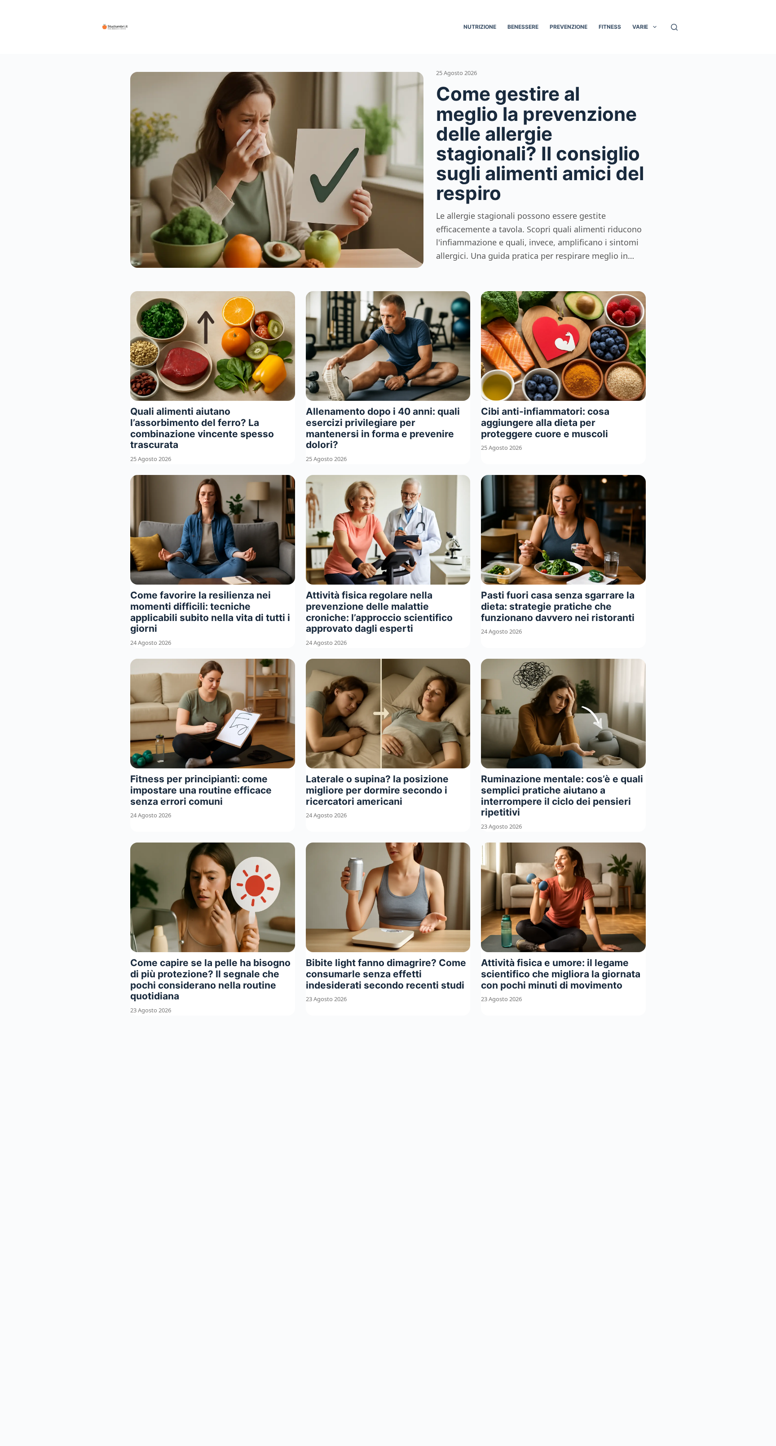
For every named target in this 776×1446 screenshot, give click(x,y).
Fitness (610, 26)
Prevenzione (568, 26)
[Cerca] (674, 27)
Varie (640, 26)
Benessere (522, 26)
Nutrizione (479, 26)
